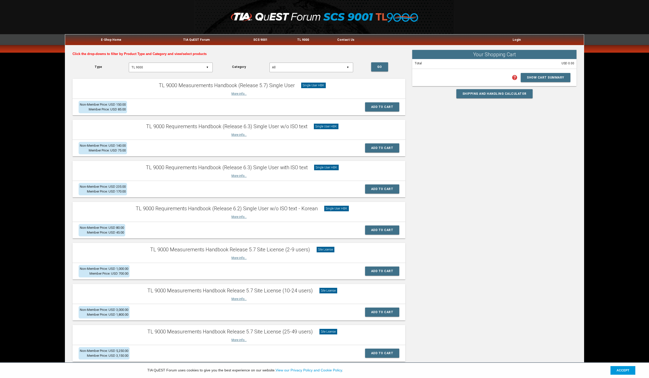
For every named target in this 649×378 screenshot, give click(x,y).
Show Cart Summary (545, 77)
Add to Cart (382, 107)
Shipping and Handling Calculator (494, 94)
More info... (239, 94)
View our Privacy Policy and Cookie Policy (309, 370)
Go (379, 67)
